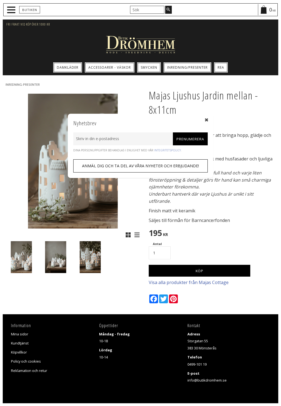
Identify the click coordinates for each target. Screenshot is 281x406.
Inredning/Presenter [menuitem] (187, 67)
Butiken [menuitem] (29, 10)
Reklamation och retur (29, 370)
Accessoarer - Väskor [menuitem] (109, 67)
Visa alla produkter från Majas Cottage (189, 282)
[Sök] (168, 9)
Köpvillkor (19, 352)
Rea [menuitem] (221, 67)
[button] (12, 10)
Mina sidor (19, 334)
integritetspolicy (167, 150)
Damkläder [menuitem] (67, 67)
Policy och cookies (26, 361)
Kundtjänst (20, 343)
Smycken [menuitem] (149, 67)
